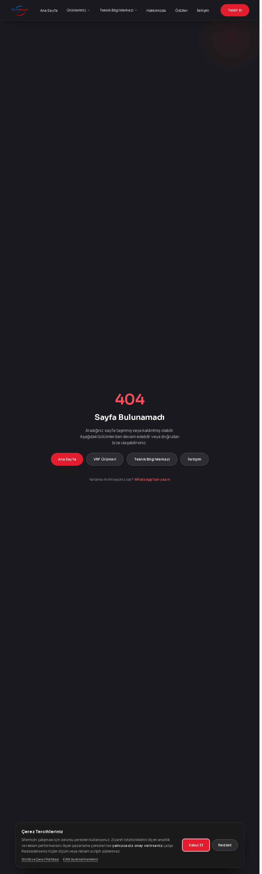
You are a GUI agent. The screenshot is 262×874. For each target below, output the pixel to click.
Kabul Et (196, 845)
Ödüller (181, 10)
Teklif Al (235, 10)
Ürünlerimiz (76, 10)
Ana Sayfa (49, 10)
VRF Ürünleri (105, 459)
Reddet (225, 845)
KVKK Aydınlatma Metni (80, 859)
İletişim (203, 10)
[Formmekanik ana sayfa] (19, 10)
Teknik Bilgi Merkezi (116, 10)
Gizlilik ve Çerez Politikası (40, 859)
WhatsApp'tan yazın (152, 479)
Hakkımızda (156, 10)
